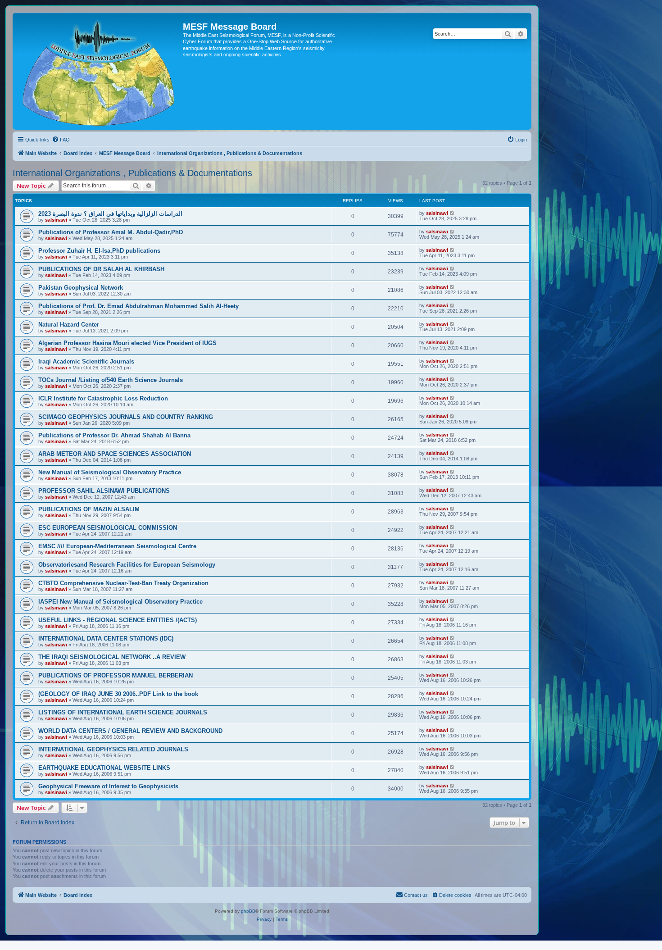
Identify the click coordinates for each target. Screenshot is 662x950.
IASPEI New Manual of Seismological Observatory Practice (120, 601)
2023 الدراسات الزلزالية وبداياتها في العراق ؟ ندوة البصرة (110, 213)
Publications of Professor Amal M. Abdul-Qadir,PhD (110, 232)
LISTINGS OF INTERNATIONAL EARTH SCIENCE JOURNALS (122, 712)
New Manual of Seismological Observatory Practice (109, 472)
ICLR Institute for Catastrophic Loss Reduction (103, 398)
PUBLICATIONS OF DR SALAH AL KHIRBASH (101, 269)
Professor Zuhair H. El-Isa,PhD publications (99, 250)
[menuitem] (61, 139)
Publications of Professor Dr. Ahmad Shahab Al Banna (114, 435)
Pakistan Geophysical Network (80, 287)
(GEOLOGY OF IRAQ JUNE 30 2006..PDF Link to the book (118, 694)
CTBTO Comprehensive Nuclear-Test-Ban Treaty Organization (123, 583)
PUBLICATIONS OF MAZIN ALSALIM (89, 509)
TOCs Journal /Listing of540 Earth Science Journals (110, 380)
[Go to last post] (452, 213)
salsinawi (56, 220)
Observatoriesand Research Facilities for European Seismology (126, 564)
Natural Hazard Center (68, 324)
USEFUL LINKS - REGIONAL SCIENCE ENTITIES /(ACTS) (117, 620)
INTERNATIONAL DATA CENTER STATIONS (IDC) (105, 638)
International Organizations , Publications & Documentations (132, 173)
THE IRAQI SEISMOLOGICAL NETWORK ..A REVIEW (112, 657)
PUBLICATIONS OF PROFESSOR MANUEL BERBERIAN (115, 675)
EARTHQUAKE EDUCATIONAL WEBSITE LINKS (104, 767)
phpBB (248, 911)
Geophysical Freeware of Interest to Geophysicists (108, 786)
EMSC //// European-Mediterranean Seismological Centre (117, 546)
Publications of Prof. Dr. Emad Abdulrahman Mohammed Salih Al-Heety (138, 306)
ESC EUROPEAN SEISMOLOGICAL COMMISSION (107, 527)
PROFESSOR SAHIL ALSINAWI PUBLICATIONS (104, 490)
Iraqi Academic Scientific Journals (86, 361)
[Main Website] (99, 71)
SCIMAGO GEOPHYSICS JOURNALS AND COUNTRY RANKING (125, 417)
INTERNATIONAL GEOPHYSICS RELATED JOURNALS (113, 749)
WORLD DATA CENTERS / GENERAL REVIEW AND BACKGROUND (130, 730)
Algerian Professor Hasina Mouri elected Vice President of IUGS (127, 343)
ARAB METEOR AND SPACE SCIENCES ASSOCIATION (114, 453)
